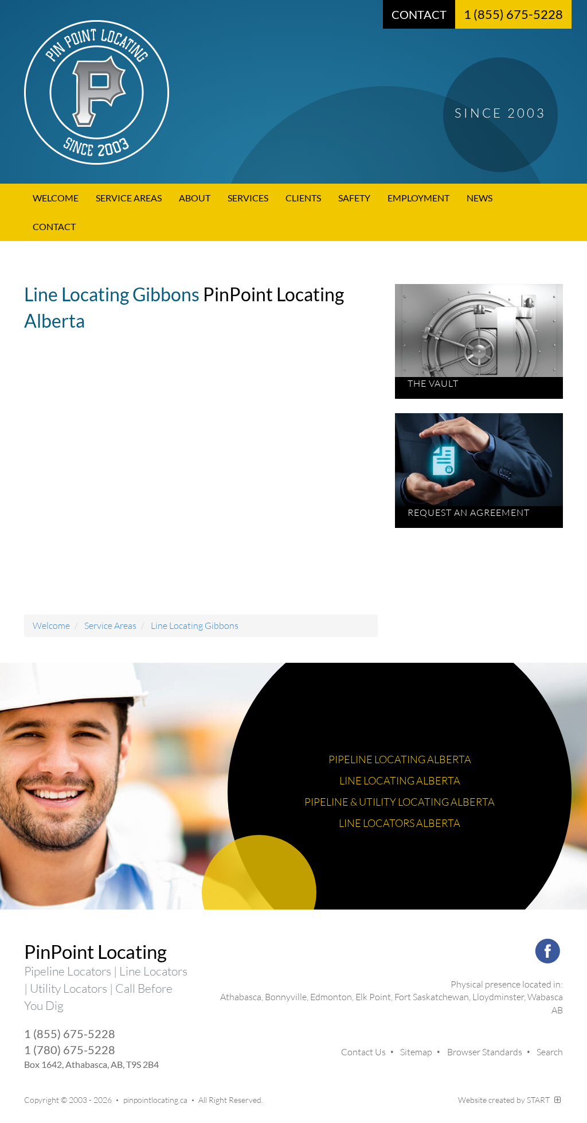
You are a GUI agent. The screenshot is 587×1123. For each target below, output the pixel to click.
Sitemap (416, 1052)
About (194, 197)
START (539, 1100)
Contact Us (363, 1052)
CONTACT (419, 14)
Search (550, 1052)
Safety (354, 197)
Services (248, 197)
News (479, 197)
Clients (303, 197)
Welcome (56, 197)
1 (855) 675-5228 (513, 14)
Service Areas (129, 197)
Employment (418, 197)
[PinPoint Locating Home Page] (293, 92)
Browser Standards (484, 1052)
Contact (54, 226)
